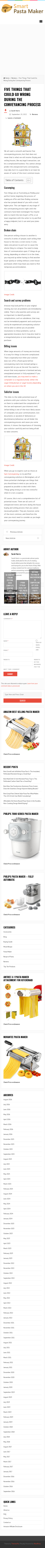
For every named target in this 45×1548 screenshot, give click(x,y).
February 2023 (8, 1253)
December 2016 (8, 1477)
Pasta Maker (7, 952)
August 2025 (7, 1159)
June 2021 (6, 1353)
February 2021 (8, 1362)
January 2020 (7, 1387)
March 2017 (7, 1462)
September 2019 (9, 1392)
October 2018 (8, 1427)
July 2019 (6, 1402)
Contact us (7, 1522)
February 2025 (8, 1189)
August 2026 (7, 1100)
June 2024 (6, 1199)
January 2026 (7, 1134)
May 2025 (6, 1174)
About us (6, 1510)
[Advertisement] (22, 48)
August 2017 (7, 1447)
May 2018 (6, 1442)
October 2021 (8, 1333)
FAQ (4, 1514)
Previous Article (16, 532)
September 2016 (9, 1491)
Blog (5, 937)
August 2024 (7, 1194)
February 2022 (8, 1313)
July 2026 (6, 1105)
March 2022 (7, 1308)
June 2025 (6, 1169)
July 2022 (6, 1288)
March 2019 (7, 1412)
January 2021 (7, 1367)
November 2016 (8, 1481)
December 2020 (8, 1372)
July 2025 (6, 1164)
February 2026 (8, 1129)
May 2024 (6, 1204)
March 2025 (7, 1184)
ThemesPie (15, 1544)
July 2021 (6, 1348)
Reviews (14, 78)
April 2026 (6, 1119)
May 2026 (6, 1114)
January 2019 (7, 1422)
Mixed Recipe (7, 947)
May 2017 (6, 1457)
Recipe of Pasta (8, 957)
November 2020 (8, 1377)
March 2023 (7, 1248)
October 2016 (8, 1486)
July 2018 (6, 1437)
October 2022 (8, 1273)
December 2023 (8, 1224)
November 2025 (8, 1144)
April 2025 (6, 1179)
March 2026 (7, 1124)
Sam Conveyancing (11, 474)
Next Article (10, 538)
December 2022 (8, 1263)
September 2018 (9, 1432)
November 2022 (8, 1268)
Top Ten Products (9, 967)
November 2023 (8, 1229)
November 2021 (8, 1328)
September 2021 (9, 1338)
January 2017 (7, 1472)
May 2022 (6, 1298)
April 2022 (6, 1303)
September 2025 (9, 1154)
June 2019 (6, 1407)
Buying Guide (7, 942)
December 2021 (8, 1323)
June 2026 (6, 1109)
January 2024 (7, 1219)
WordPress (37, 1544)
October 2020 (8, 1382)
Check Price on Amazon (11, 754)
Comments (7, 619)
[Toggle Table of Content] (27, 180)
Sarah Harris (15, 111)
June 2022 (6, 1293)
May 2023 (6, 1238)
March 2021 (7, 1357)
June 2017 (6, 1452)
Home (7, 78)
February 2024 (8, 1214)
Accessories (7, 932)
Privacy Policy (8, 1518)
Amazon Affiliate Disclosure (12, 1526)
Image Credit (9, 294)
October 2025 (8, 1149)
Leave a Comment (14, 118)
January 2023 (7, 1258)
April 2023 (6, 1243)
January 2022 (7, 1318)
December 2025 (8, 1139)
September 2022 (9, 1278)
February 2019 (8, 1417)
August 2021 (7, 1343)
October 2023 (8, 1233)
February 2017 (8, 1467)
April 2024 (6, 1209)
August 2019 (7, 1397)
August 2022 (7, 1283)
